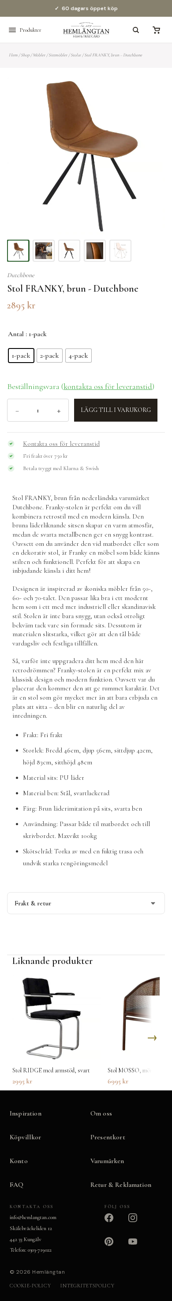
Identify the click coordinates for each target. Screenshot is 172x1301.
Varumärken (107, 1161)
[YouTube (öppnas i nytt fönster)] (138, 1247)
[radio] (21, 355)
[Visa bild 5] (120, 251)
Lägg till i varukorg (116, 410)
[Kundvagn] (156, 30)
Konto (19, 1161)
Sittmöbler (58, 55)
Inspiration (25, 1113)
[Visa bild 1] (18, 251)
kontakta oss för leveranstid (108, 386)
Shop (25, 55)
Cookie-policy (30, 1285)
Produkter (30, 29)
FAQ (16, 1185)
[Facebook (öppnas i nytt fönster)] (114, 1223)
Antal (16, 334)
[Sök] (136, 30)
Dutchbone (20, 275)
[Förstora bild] (147, 94)
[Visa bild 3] (69, 251)
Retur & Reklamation (120, 1185)
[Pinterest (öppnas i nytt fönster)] (114, 1247)
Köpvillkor (25, 1137)
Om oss (101, 1113)
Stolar (76, 55)
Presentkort (107, 1137)
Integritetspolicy (87, 1285)
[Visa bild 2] (44, 251)
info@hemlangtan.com (33, 1217)
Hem (13, 55)
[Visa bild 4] (95, 251)
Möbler (39, 55)
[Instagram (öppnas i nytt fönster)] (138, 1223)
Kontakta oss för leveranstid (61, 444)
